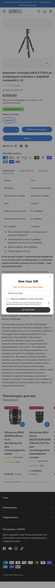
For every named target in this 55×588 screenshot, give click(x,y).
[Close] (50, 277)
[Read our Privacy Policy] (48, 303)
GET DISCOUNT (28, 310)
